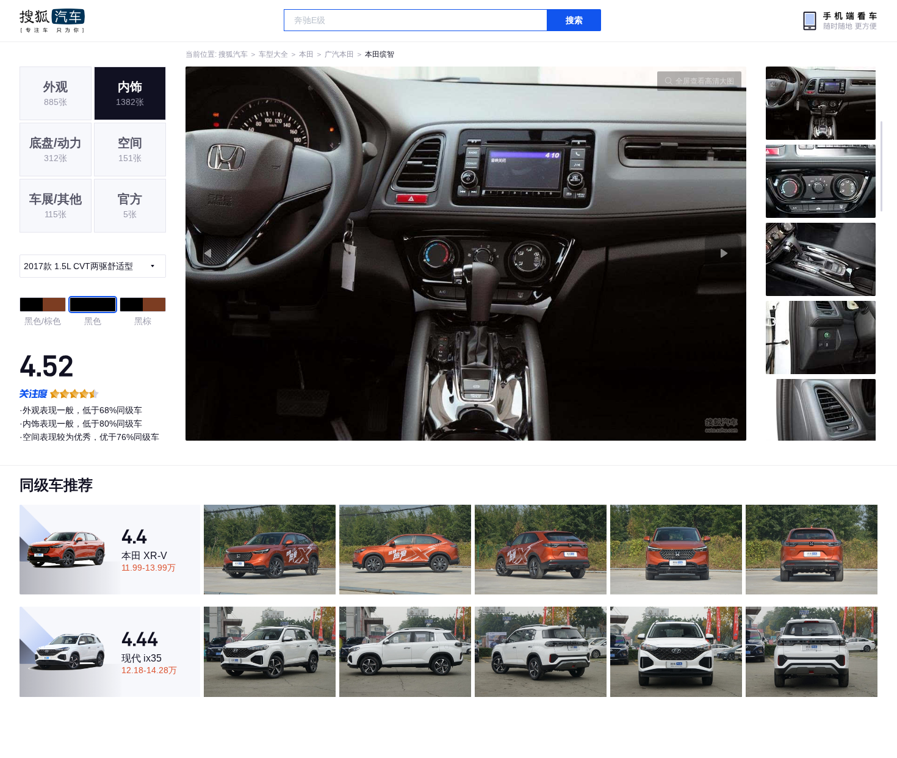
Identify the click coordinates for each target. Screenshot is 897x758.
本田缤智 (379, 54)
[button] (326, 254)
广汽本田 (339, 54)
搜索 (574, 20)
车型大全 (273, 54)
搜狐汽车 (52, 21)
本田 (306, 54)
